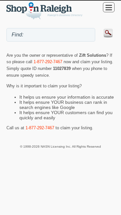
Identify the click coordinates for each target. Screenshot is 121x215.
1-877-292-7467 (48, 61)
